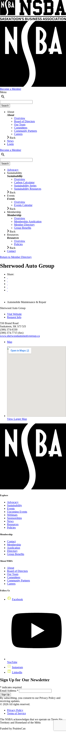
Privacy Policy (15, 710)
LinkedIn (17, 672)
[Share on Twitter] (7, 286)
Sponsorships (14, 518)
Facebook (17, 599)
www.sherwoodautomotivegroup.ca (20, 335)
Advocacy (12, 502)
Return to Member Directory (16, 257)
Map (9, 341)
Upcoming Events (17, 511)
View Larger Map (17, 418)
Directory (12, 550)
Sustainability (14, 505)
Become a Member (10, 88)
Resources (12, 524)
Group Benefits (15, 554)
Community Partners (18, 580)
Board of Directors (17, 571)
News (10, 521)
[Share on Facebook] (7, 283)
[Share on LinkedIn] (7, 290)
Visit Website (14, 314)
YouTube (12, 662)
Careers (11, 583)
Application (13, 547)
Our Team (12, 574)
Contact (11, 541)
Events (11, 508)
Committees (13, 577)
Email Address (9, 690)
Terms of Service (16, 713)
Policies (11, 527)
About (10, 567)
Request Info (14, 317)
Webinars (12, 514)
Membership (14, 544)
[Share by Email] (7, 280)
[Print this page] (7, 277)
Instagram (17, 667)
